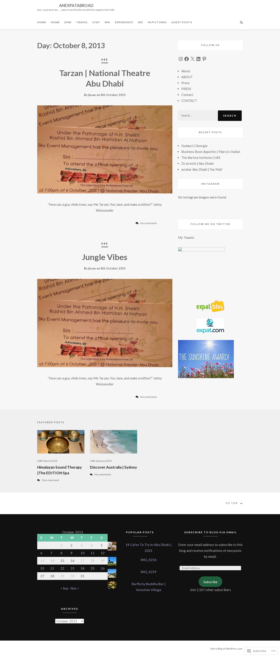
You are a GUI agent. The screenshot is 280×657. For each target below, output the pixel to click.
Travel (82, 22)
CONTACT (189, 101)
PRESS (186, 89)
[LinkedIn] (198, 59)
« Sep (64, 588)
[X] (192, 59)
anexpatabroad (76, 5)
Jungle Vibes (104, 257)
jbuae (92, 95)
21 (52, 568)
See (140, 22)
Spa (107, 22)
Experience (124, 22)
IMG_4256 (148, 560)
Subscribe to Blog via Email (210, 532)
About (185, 71)
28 (52, 576)
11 (92, 553)
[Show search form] (241, 22)
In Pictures (157, 22)
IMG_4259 (148, 572)
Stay (96, 22)
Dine (68, 22)
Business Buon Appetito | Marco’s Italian (210, 152)
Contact (187, 95)
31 (82, 576)
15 (62, 561)
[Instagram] (180, 59)
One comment (50, 480)
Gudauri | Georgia (194, 146)
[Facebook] (186, 59)
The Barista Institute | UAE (200, 157)
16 (72, 561)
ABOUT (187, 77)
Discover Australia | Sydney (113, 467)
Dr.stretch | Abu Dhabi (197, 163)
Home (41, 22)
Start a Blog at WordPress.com (226, 648)
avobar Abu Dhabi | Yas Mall (201, 169)
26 (103, 568)
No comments (102, 474)
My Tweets (186, 237)
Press (185, 83)
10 (82, 553)
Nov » (74, 588)
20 (42, 568)
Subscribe (210, 582)
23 (72, 568)
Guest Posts (181, 22)
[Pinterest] (204, 59)
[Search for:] (198, 115)
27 (42, 576)
